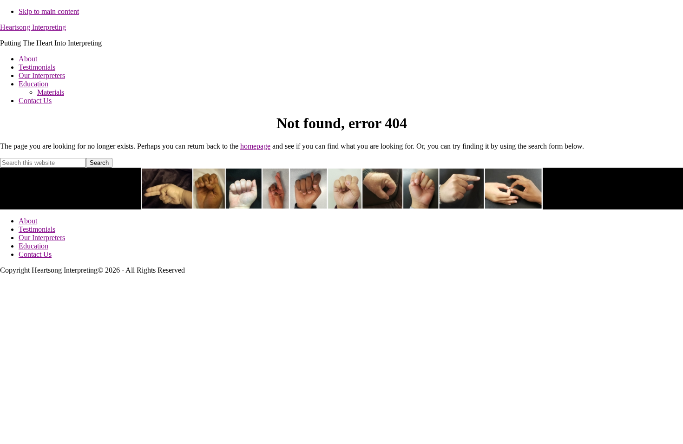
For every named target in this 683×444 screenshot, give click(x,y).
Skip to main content (49, 11)
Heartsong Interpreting (33, 27)
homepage (255, 146)
